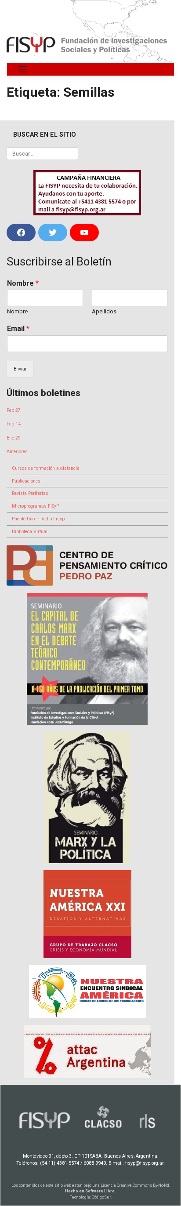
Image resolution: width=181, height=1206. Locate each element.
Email (18, 328)
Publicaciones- (27, 481)
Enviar (20, 369)
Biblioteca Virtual (29, 531)
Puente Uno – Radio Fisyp (38, 519)
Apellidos (104, 311)
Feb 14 (14, 424)
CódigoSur (101, 1197)
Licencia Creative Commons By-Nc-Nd (135, 1185)
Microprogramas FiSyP (35, 506)
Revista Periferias (30, 493)
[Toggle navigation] (23, 69)
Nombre (23, 283)
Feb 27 (14, 410)
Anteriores (17, 451)
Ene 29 (14, 438)
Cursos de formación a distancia (46, 468)
